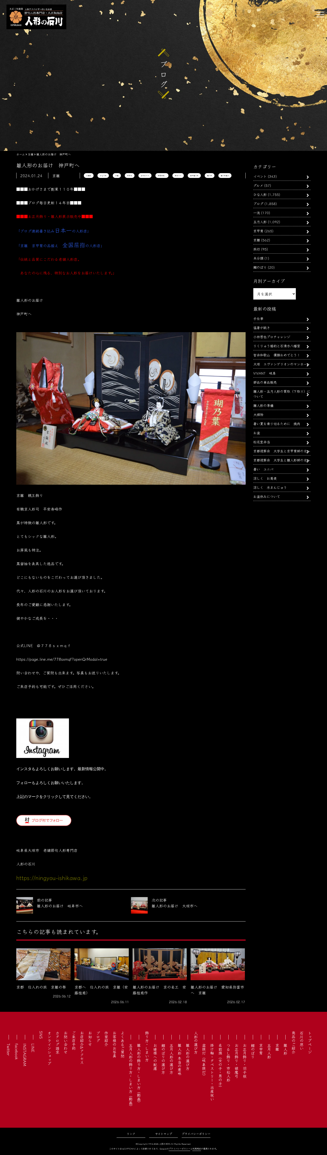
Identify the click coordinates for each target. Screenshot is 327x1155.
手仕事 (258, 318)
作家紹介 (106, 1038)
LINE (33, 1047)
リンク (131, 1134)
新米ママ (178, 175)
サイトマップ (163, 1134)
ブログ (258, 203)
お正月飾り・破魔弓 (236, 1060)
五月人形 (260, 221)
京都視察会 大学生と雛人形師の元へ (281, 459)
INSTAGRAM (25, 1054)
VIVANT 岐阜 (264, 373)
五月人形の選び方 (171, 1058)
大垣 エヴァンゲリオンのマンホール (281, 363)
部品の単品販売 (265, 382)
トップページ (310, 1042)
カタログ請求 (57, 1042)
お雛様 (88, 175)
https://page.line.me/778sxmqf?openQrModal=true (61, 659)
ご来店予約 (74, 1040)
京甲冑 (258, 230)
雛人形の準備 (263, 405)
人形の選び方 (196, 1042)
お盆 (256, 432)
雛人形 (209, 175)
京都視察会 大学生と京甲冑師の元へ (281, 450)
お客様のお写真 (114, 1044)
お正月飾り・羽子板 (245, 1060)
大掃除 (258, 414)
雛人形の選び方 (188, 1056)
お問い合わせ (65, 1042)
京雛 (116, 175)
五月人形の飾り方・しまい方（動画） (131, 1076)
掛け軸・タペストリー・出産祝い (212, 1072)
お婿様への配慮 (155, 1056)
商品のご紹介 (293, 1042)
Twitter (8, 1049)
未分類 (258, 258)
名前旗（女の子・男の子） (220, 1066)
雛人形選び (225, 175)
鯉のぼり (260, 267)
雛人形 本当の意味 (179, 1059)
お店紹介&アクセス (82, 1047)
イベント (260, 176)
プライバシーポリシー (196, 1134)
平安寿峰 (162, 175)
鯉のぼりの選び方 (163, 1058)
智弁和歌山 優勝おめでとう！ (276, 354)
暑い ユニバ (263, 469)
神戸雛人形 (194, 175)
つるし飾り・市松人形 (228, 1062)
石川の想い (301, 1040)
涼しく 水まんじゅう (270, 487)
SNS (41, 1035)
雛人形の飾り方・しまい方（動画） (139, 1074)
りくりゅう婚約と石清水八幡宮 (276, 345)
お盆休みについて (266, 496)
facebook (17, 1051)
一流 (256, 212)
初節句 (129, 175)
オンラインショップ (49, 1048)
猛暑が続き (261, 327)
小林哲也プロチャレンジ (271, 336)
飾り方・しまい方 (147, 1046)
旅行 (256, 248)
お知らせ (90, 1038)
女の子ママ (145, 175)
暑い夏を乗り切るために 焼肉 (276, 423)
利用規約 (196, 1148)
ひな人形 (103, 175)
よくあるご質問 (122, 1044)
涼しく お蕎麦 (265, 478)
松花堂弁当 (261, 441)
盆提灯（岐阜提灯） (204, 1060)
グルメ (258, 185)
